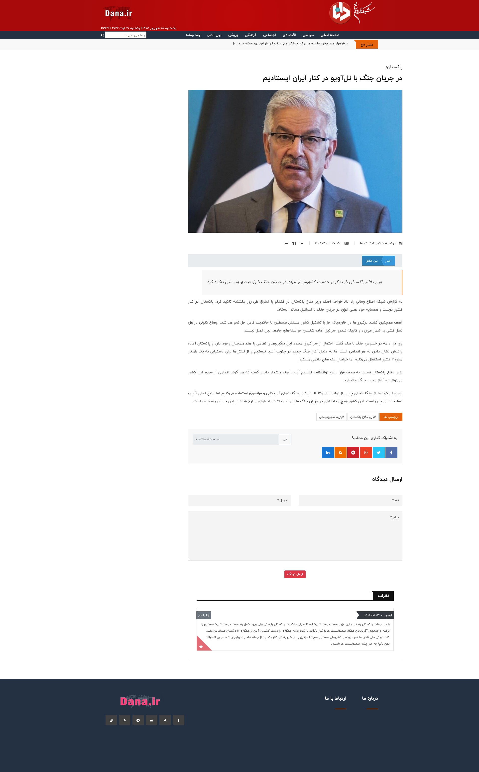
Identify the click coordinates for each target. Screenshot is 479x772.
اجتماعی (269, 35)
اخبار (388, 260)
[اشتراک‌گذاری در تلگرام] (353, 452)
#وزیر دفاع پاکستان (363, 417)
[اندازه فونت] (292, 243)
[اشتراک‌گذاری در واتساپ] (366, 452)
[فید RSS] (341, 452)
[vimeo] (111, 720)
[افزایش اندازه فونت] (300, 243)
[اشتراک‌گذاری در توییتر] (379, 452)
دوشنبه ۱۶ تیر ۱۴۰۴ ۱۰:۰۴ (377, 243)
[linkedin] (151, 720)
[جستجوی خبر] (123, 35)
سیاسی (308, 35)
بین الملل (214, 35)
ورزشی (233, 35)
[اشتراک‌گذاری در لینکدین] (328, 452)
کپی (285, 439)
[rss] (124, 720)
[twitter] (165, 720)
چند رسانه (193, 35)
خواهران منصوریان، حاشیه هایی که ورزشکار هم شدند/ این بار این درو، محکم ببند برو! (289, 43)
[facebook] (178, 720)
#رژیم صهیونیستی (331, 417)
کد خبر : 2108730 (328, 243)
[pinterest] (138, 720)
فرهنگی (250, 35)
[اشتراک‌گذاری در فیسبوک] (391, 452)
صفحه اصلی (330, 35)
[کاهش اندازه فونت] (284, 243)
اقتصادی (289, 35)
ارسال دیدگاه (295, 574)
